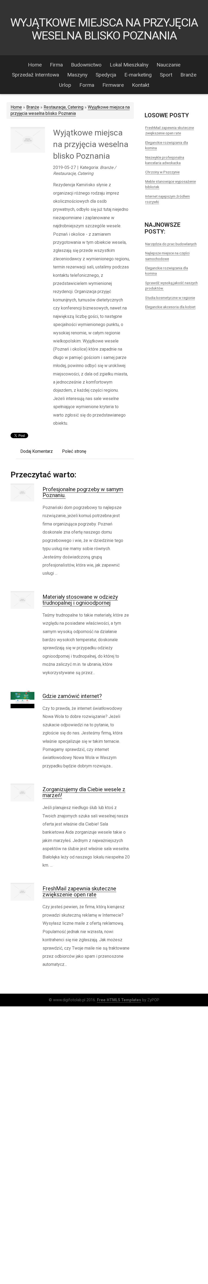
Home (16, 107)
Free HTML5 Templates (119, 1000)
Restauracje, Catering (63, 107)
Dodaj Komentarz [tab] (36, 451)
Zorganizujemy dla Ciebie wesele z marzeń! (84, 792)
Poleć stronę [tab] (74, 451)
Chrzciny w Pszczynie (162, 172)
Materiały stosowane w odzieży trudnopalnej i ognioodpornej (80, 600)
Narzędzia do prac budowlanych (171, 244)
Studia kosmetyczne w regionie (170, 297)
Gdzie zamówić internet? (72, 696)
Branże (32, 107)
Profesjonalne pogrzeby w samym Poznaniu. (83, 492)
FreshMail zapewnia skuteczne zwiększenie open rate (79, 891)
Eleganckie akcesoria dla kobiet (170, 307)
